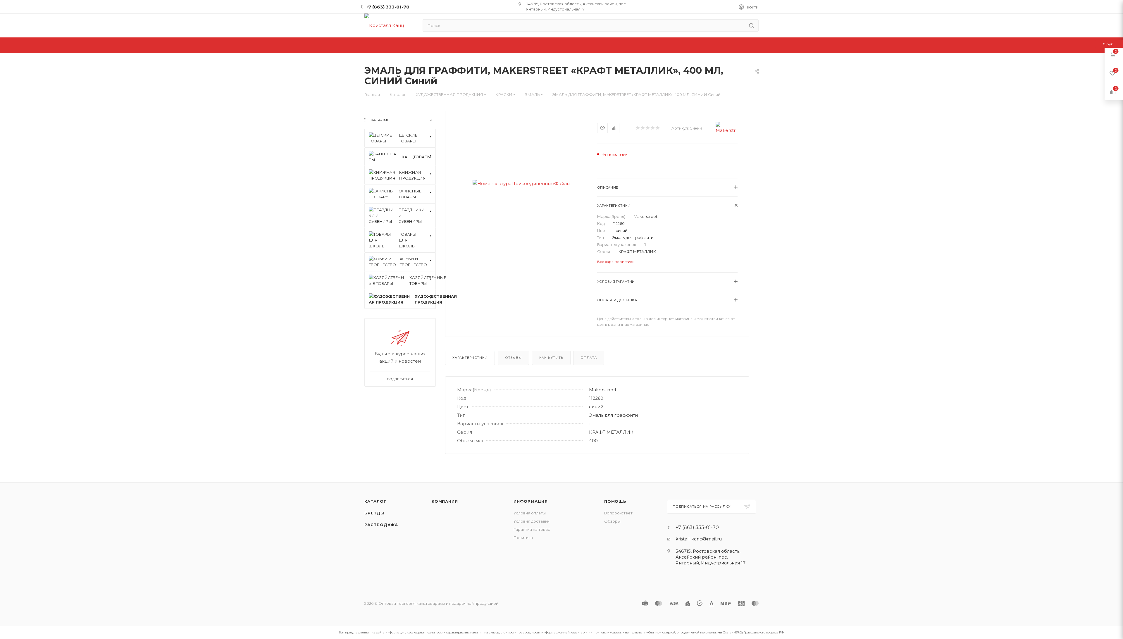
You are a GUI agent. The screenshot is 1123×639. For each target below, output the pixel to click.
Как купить (551, 358)
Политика (523, 537)
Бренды (374, 513)
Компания (445, 501)
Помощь (615, 501)
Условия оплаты (530, 513)
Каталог (375, 501)
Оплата (589, 358)
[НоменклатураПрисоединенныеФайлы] (521, 183)
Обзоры (612, 521)
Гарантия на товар (532, 529)
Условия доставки (532, 521)
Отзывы (513, 358)
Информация (531, 501)
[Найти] (751, 25)
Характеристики (470, 358)
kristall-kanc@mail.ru (699, 539)
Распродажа (381, 524)
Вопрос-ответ (618, 513)
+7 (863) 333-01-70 (387, 7)
